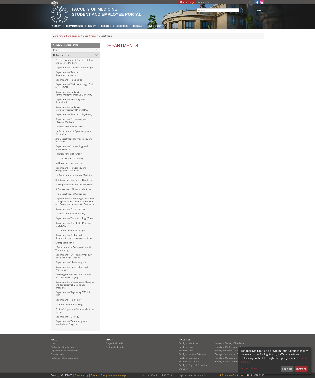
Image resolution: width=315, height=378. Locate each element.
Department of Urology (67, 316)
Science (106, 26)
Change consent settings (113, 375)
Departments (74, 26)
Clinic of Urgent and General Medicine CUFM (74, 311)
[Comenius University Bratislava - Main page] (59, 14)
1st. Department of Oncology (70, 230)
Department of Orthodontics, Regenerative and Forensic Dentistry (73, 236)
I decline (287, 369)
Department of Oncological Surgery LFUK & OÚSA (73, 224)
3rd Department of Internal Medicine (74, 180)
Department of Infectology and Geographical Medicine (70, 169)
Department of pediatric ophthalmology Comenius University (73, 93)
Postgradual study (115, 346)
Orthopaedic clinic (64, 242)
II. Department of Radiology (69, 304)
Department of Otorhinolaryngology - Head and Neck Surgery (74, 256)
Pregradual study (114, 343)
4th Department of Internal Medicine (73, 184)
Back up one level (67, 45)
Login (258, 10)
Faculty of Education (188, 357)
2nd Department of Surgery (69, 158)
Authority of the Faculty (62, 346)
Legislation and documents (64, 350)
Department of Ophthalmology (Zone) (74, 218)
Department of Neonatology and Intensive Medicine (71, 121)
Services (122, 26)
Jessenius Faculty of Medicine (229, 343)
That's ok (301, 369)
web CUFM (155, 26)
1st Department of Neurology (70, 213)
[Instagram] (262, 2)
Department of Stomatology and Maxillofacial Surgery (71, 323)
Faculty (56, 26)
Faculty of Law (185, 346)
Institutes (59, 50)
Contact (138, 26)
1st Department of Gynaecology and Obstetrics (73, 133)
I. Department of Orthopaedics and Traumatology (73, 249)
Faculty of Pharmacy (188, 361)
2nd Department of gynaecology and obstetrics (73, 140)
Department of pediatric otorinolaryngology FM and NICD (71, 108)
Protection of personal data (64, 357)
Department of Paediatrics (68, 79)
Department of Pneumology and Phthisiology (71, 268)
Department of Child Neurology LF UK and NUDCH (74, 86)
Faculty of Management (227, 357)
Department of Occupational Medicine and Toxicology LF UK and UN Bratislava (74, 284)
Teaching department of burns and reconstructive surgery (73, 276)
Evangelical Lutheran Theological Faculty (235, 354)
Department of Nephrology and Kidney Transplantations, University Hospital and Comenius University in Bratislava (74, 201)
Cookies (95, 375)
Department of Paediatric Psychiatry (73, 114)
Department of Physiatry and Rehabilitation (70, 101)
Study (92, 26)
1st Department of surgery (68, 153)
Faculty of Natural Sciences (192, 354)
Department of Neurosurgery (70, 209)
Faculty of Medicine (188, 343)
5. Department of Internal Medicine (73, 189)
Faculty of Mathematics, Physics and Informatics (239, 346)
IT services (185, 2)
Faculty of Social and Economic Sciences (235, 361)
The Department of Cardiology (70, 193)
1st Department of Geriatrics (70, 126)
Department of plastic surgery (70, 262)
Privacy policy (81, 375)
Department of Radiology (68, 299)
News (54, 343)
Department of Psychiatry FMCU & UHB (72, 294)
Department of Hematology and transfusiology (71, 148)
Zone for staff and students (67, 35)
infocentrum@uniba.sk (231, 375)
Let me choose (249, 368)
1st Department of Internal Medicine (73, 175)
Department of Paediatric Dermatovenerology (68, 74)
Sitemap (201, 2)
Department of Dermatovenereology (74, 67)
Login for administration (190, 375)
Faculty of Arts (185, 350)
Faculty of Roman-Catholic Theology (233, 350)
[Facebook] (256, 2)
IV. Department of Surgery (68, 163)
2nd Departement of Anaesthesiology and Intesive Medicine (74, 62)
